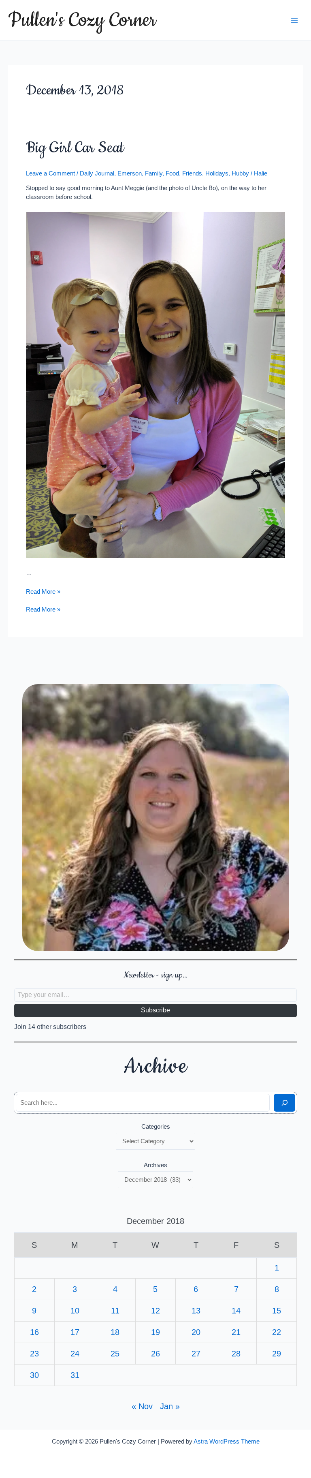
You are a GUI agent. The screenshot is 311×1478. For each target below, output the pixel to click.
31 (74, 1375)
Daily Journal (97, 173)
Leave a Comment (50, 173)
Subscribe (155, 1010)
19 (155, 1332)
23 (34, 1353)
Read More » (43, 591)
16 (34, 1332)
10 (74, 1310)
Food (172, 173)
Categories (155, 1126)
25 (115, 1353)
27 (196, 1353)
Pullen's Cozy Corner (82, 20)
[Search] (284, 1103)
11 (115, 1310)
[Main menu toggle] (294, 20)
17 (74, 1332)
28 (236, 1353)
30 (34, 1375)
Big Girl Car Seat (75, 148)
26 (155, 1353)
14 (236, 1310)
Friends (192, 173)
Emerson (129, 173)
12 (155, 1310)
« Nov (142, 1406)
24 (74, 1353)
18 (115, 1332)
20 (196, 1332)
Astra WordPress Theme (227, 1441)
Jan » (170, 1406)
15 (276, 1310)
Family (153, 173)
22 (276, 1332)
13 (196, 1310)
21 (236, 1332)
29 (276, 1353)
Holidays (216, 173)
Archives (155, 1165)
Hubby (240, 173)
